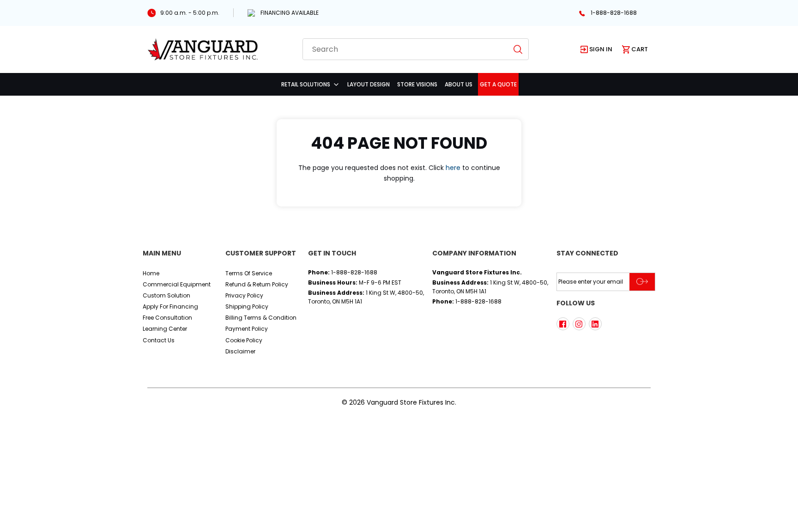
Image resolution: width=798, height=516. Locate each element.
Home (151, 273)
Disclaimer (240, 351)
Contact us (159, 340)
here (453, 167)
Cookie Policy (243, 340)
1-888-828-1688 (614, 13)
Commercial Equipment (177, 284)
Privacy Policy (244, 295)
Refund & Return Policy (256, 284)
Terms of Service (248, 273)
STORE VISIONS (417, 84)
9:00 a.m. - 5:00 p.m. (189, 13)
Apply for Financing (170, 306)
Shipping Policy (246, 306)
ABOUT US (458, 84)
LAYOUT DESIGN (368, 84)
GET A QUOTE (498, 84)
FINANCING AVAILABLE (289, 13)
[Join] (642, 282)
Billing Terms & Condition (260, 318)
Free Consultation (167, 318)
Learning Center (165, 329)
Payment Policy (246, 329)
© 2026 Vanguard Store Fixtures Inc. (399, 402)
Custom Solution (166, 295)
